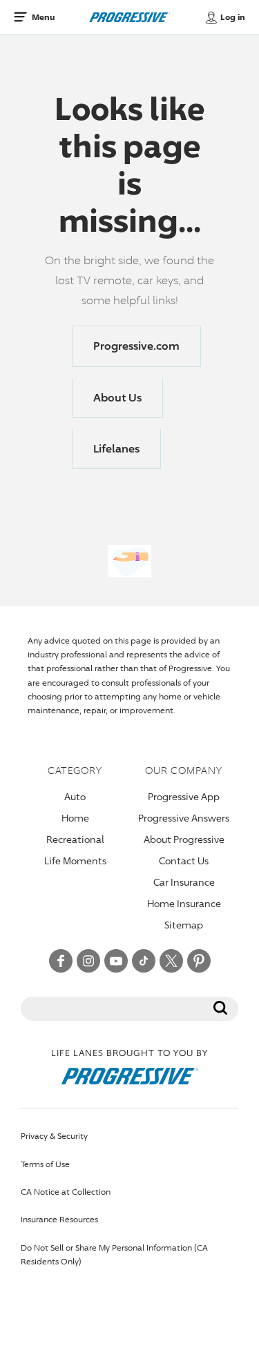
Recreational (75, 839)
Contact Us (184, 860)
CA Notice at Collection (66, 1191)
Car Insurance (184, 882)
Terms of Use (45, 1164)
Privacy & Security (54, 1136)
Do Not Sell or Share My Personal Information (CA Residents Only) (114, 1254)
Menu (43, 17)
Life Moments (75, 860)
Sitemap (183, 925)
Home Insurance (184, 903)
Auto (75, 796)
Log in (232, 17)
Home (75, 818)
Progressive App (184, 796)
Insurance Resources (59, 1219)
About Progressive (184, 839)
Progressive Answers (183, 818)
